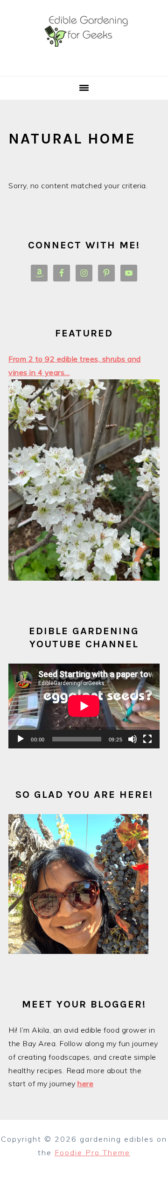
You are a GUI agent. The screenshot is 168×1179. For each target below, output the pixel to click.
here (85, 1083)
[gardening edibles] (84, 64)
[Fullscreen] (147, 739)
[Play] (20, 739)
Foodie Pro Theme (92, 1152)
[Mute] (132, 739)
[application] (84, 706)
